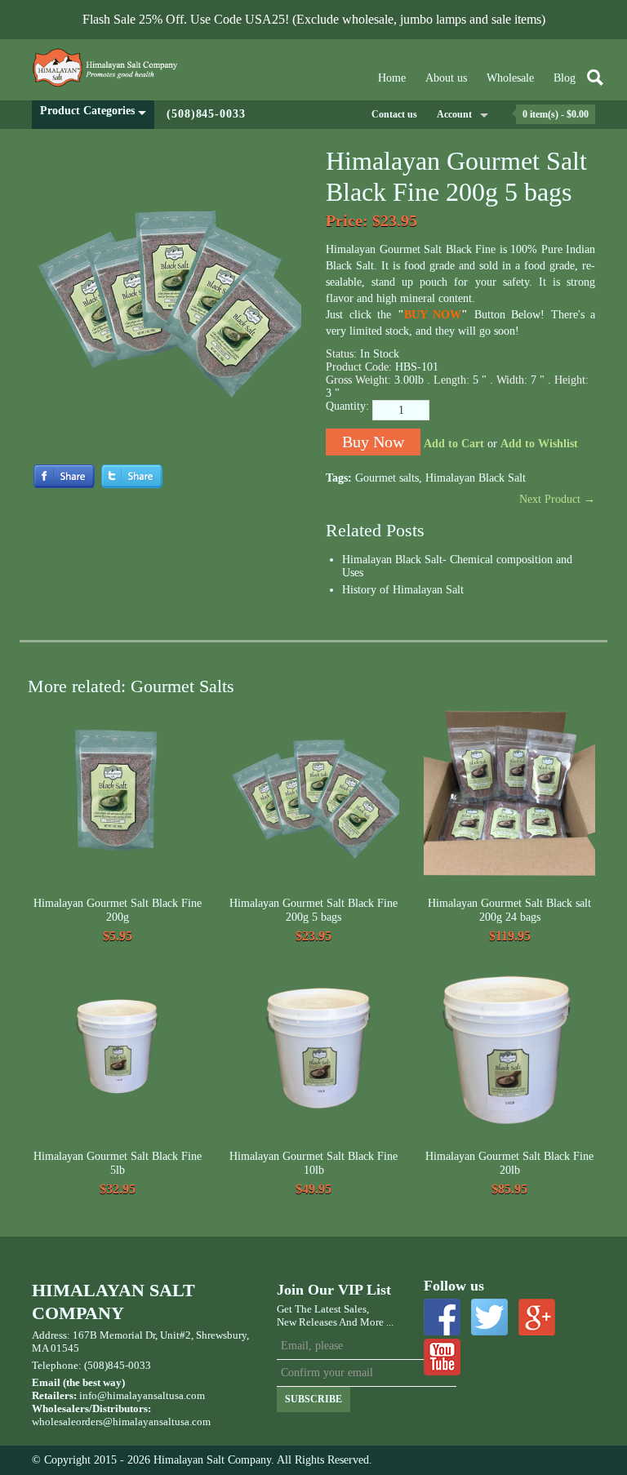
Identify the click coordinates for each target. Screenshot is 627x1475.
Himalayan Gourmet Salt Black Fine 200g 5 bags (313, 910)
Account (454, 114)
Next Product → (557, 499)
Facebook (442, 1317)
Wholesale (510, 78)
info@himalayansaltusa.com (142, 1395)
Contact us (394, 114)
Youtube (442, 1357)
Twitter (489, 1317)
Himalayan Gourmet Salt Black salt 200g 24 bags (509, 910)
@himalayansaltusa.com (157, 1421)
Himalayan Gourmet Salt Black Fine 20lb (509, 1163)
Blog (565, 78)
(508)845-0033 (206, 114)
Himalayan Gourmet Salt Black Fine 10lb (313, 1163)
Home (392, 78)
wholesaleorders (67, 1421)
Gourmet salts (387, 478)
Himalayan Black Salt (475, 478)
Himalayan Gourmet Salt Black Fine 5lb (117, 1163)
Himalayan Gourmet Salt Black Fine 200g (117, 910)
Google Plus (536, 1317)
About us (446, 78)
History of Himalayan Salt (403, 590)
